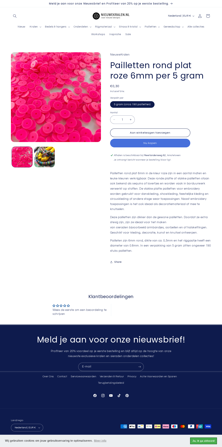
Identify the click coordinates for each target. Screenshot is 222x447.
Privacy (131, 376)
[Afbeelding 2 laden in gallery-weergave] (44, 157)
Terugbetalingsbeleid (111, 383)
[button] (15, 16)
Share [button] (118, 262)
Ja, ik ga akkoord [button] (204, 440)
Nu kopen (150, 143)
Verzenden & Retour (112, 376)
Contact (62, 376)
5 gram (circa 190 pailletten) (132, 104)
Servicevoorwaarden (83, 376)
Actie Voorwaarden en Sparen (158, 376)
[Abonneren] (140, 367)
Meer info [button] (100, 440)
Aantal (114, 112)
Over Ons (48, 376)
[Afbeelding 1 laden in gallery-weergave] (22, 157)
